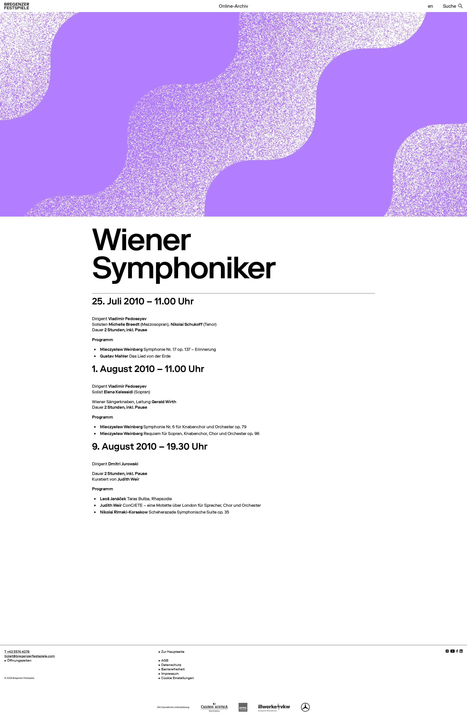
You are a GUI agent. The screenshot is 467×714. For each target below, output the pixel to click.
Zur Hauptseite (172, 652)
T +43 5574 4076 (17, 652)
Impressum (170, 674)
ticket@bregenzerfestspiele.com (29, 656)
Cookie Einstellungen (177, 678)
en (430, 6)
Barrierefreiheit (173, 669)
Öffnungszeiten (19, 660)
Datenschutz (171, 665)
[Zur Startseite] (103, 6)
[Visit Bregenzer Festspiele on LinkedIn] (461, 651)
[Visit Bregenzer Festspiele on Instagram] (447, 651)
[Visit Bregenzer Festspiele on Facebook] (457, 651)
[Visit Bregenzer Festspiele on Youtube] (452, 651)
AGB (164, 660)
